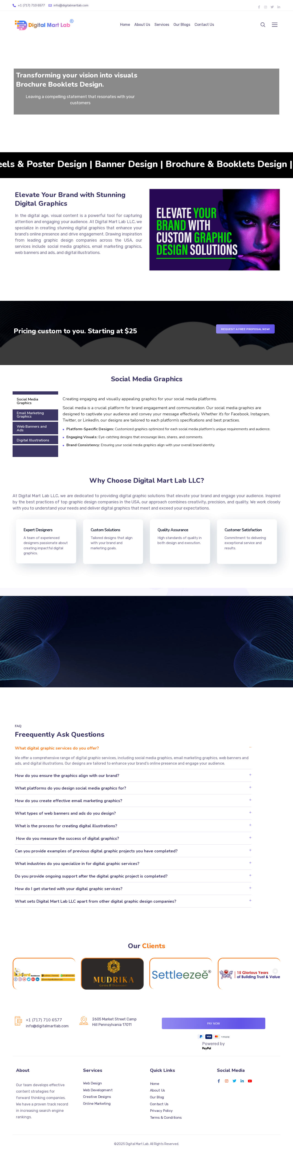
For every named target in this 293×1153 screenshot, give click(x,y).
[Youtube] (250, 1081)
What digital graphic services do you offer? (57, 748)
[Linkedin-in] (278, 7)
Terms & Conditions (166, 1117)
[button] (133, 748)
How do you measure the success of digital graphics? (67, 838)
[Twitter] (272, 7)
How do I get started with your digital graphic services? (68, 888)
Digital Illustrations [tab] (33, 440)
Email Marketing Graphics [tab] (30, 414)
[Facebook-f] (258, 7)
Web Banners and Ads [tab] (32, 428)
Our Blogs (182, 24)
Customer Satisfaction (243, 530)
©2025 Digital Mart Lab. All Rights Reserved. (146, 1144)
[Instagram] (265, 7)
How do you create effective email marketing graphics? (68, 800)
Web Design (92, 1083)
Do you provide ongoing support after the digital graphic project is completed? (91, 876)
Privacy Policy (161, 1111)
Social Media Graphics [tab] (27, 401)
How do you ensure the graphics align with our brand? (67, 775)
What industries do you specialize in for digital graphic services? (77, 863)
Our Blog (157, 1097)
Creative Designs (97, 1097)
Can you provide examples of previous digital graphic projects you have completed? (96, 851)
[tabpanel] (169, 424)
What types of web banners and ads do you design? (65, 813)
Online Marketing (97, 1103)
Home (125, 24)
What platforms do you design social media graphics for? (70, 788)
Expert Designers (38, 530)
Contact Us (204, 24)
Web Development (97, 1090)
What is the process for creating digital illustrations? (66, 826)
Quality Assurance (172, 530)
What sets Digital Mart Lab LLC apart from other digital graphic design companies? (95, 901)
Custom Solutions (105, 530)
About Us (142, 24)
